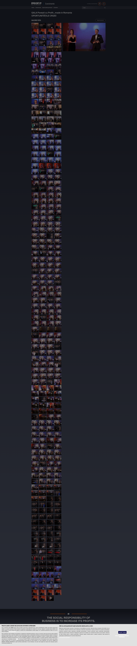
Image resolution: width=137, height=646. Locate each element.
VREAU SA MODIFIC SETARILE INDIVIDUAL (122, 636)
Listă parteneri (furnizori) (64, 637)
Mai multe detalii (12, 631)
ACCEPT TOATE (122, 632)
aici (17, 639)
